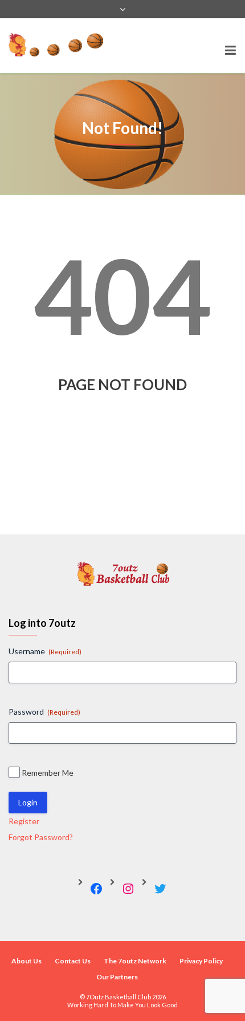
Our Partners (117, 977)
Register (24, 821)
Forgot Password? (41, 837)
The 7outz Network (135, 961)
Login (28, 802)
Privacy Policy (201, 961)
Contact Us (73, 961)
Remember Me (48, 772)
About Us (26, 961)
